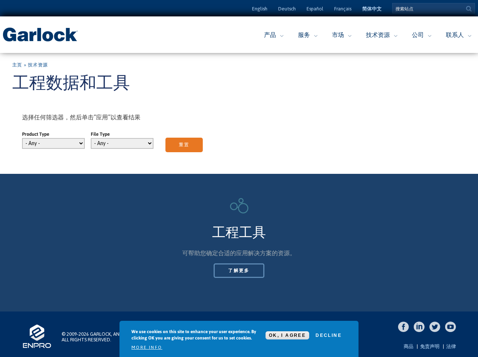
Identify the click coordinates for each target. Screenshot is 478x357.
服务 (304, 34)
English (259, 9)
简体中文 (372, 9)
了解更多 (239, 270)
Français (342, 9)
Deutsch (287, 9)
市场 (338, 34)
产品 (270, 34)
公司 (418, 34)
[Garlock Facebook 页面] (405, 330)
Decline (329, 335)
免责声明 (430, 346)
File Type (100, 134)
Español (315, 9)
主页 (17, 65)
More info (146, 347)
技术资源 (378, 34)
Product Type (35, 134)
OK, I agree (287, 335)
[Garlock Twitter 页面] (436, 330)
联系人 (455, 34)
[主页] (40, 40)
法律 (451, 346)
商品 (408, 346)
